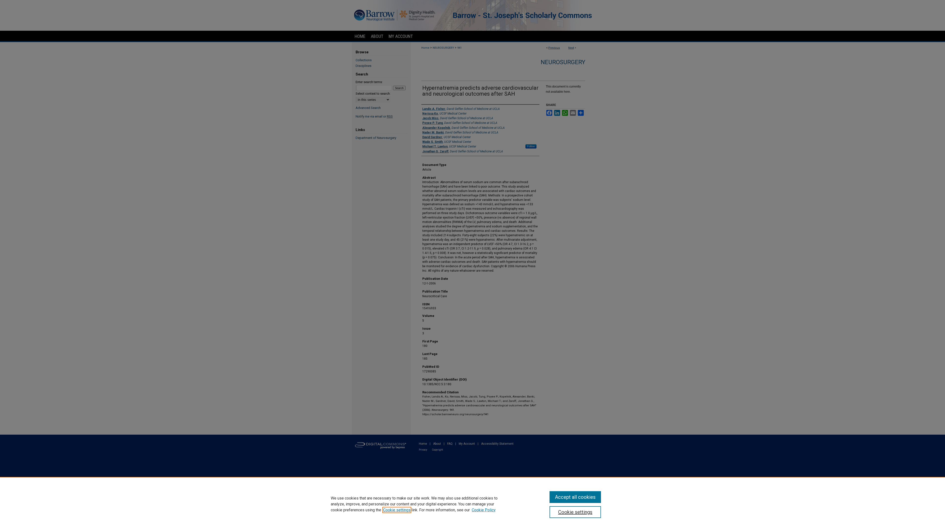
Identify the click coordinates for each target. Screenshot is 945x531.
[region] (472, 504)
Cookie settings (396, 510)
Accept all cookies (575, 497)
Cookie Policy (484, 510)
